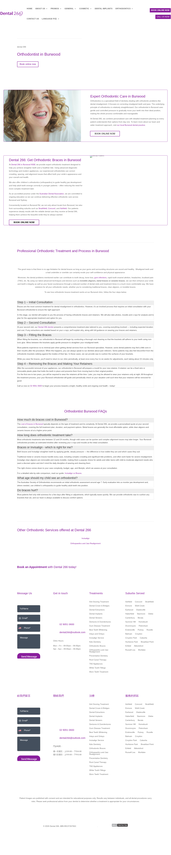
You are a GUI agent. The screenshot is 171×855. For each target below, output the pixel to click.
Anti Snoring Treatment (99, 602)
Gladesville (140, 610)
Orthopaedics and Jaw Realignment (85, 543)
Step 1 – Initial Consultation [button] (35, 302)
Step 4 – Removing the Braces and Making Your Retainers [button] (54, 363)
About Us (40, 8)
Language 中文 (49, 19)
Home (29, 8)
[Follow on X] (66, 656)
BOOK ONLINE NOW (160, 10)
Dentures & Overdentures (100, 622)
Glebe (150, 614)
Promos (55, 8)
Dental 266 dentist (45, 327)
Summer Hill (130, 622)
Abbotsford (138, 646)
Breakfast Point (147, 642)
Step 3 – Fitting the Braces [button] (34, 335)
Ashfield (63, 208)
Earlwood (129, 610)
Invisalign (86, 538)
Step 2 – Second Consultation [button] (36, 322)
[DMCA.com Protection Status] (120, 826)
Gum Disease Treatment (99, 626)
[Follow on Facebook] (61, 656)
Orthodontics (123, 8)
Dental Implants (103, 8)
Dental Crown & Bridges (99, 606)
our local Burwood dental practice (131, 125)
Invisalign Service (96, 638)
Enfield (128, 646)
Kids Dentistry (95, 642)
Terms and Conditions (87, 826)
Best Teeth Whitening (98, 630)
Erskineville (130, 630)
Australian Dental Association (51, 194)
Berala (140, 618)
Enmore (128, 606)
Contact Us (33, 19)
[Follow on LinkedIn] (55, 656)
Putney (141, 630)
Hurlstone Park (131, 642)
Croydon (138, 634)
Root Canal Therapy (97, 660)
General (69, 8)
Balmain (128, 634)
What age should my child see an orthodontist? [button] (47, 478)
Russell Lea (130, 650)
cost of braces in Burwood (32, 424)
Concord (51, 208)
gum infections (100, 277)
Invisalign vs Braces (73, 473)
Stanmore (141, 614)
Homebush (143, 622)
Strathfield (42, 208)
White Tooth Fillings (97, 668)
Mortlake (141, 650)
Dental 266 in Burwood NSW (23, 164)
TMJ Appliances (96, 664)
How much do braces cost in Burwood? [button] (42, 419)
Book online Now (105, 134)
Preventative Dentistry (98, 656)
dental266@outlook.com (72, 632)
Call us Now (163, 17)
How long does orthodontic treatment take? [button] (44, 435)
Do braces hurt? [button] (27, 490)
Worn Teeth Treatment (98, 672)
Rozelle (150, 630)
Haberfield (129, 614)
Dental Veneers (95, 618)
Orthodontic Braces (97, 646)
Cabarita (143, 638)
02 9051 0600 (36, 386)
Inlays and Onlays (96, 634)
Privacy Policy (104, 826)
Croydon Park (131, 638)
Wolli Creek (140, 606)
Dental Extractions (97, 610)
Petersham (143, 626)
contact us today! (139, 568)
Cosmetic (84, 8)
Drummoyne (130, 626)
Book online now (28, 64)
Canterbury (130, 618)
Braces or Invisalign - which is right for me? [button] (45, 447)
